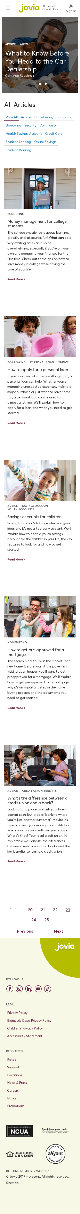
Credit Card (54, 133)
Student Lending (18, 142)
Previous (25, 931)
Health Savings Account (24, 133)
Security (30, 125)
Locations (14, 1075)
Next (58, 931)
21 (43, 909)
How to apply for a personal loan (37, 369)
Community (48, 125)
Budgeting (64, 117)
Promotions (15, 1106)
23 (68, 909)
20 (30, 909)
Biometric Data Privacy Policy (29, 1020)
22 (55, 909)
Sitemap (12, 1183)
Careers (13, 1090)
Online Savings (45, 142)
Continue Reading (18, 75)
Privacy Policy (17, 1013)
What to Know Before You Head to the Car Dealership (37, 61)
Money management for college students (37, 224)
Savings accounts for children (34, 516)
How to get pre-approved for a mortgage (35, 652)
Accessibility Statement (24, 1036)
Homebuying (43, 117)
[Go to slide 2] (40, 84)
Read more (15, 279)
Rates (11, 1059)
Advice (26, 117)
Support (13, 1067)
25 (46, 919)
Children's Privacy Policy (25, 1028)
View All (12, 117)
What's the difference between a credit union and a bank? (37, 800)
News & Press (17, 1083)
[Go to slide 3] (46, 84)
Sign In (71, 11)
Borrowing (13, 125)
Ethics (11, 1098)
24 (33, 919)
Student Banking (18, 150)
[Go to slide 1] (34, 83)
